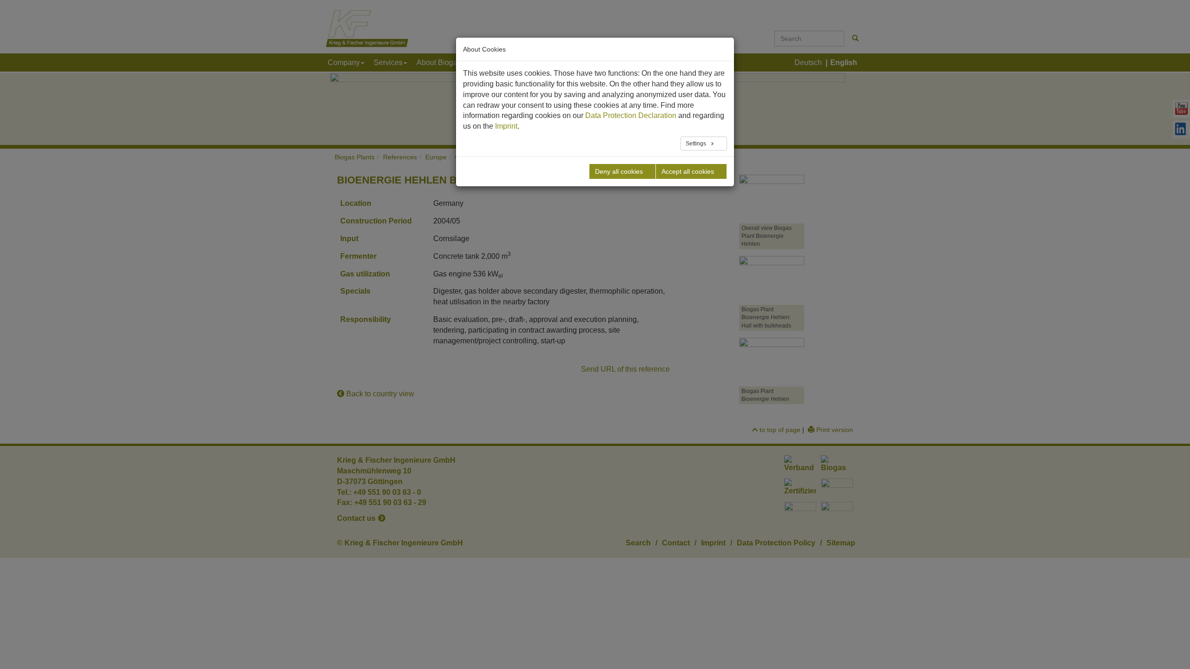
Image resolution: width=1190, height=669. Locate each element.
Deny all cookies (619, 171)
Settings (696, 143)
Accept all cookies (687, 171)
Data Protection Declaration (630, 115)
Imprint (506, 126)
